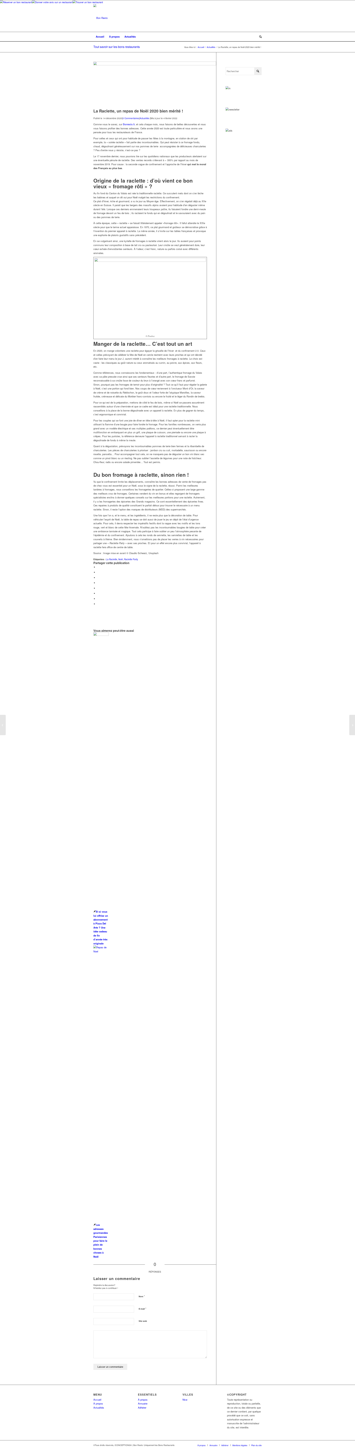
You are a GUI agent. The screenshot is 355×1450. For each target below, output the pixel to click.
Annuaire (142, 1403)
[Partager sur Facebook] (98, 567)
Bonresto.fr (129, 124)
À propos (98, 1403)
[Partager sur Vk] (98, 593)
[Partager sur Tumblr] (98, 588)
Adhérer (142, 1407)
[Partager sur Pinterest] (98, 577)
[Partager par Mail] (98, 604)
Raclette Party (131, 559)
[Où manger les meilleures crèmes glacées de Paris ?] (3, 725)
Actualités (144, 118)
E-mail (142, 1308)
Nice (184, 1399)
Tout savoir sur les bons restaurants (116, 47)
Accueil (97, 1399)
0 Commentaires (131, 118)
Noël (120, 559)
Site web (143, 1321)
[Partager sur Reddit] (98, 598)
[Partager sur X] (98, 572)
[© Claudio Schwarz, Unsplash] (154, 64)
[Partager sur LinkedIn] (98, 583)
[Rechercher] (259, 36)
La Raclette (111, 559)
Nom (142, 1296)
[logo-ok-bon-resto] (100, 18)
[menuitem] (100, 36)
